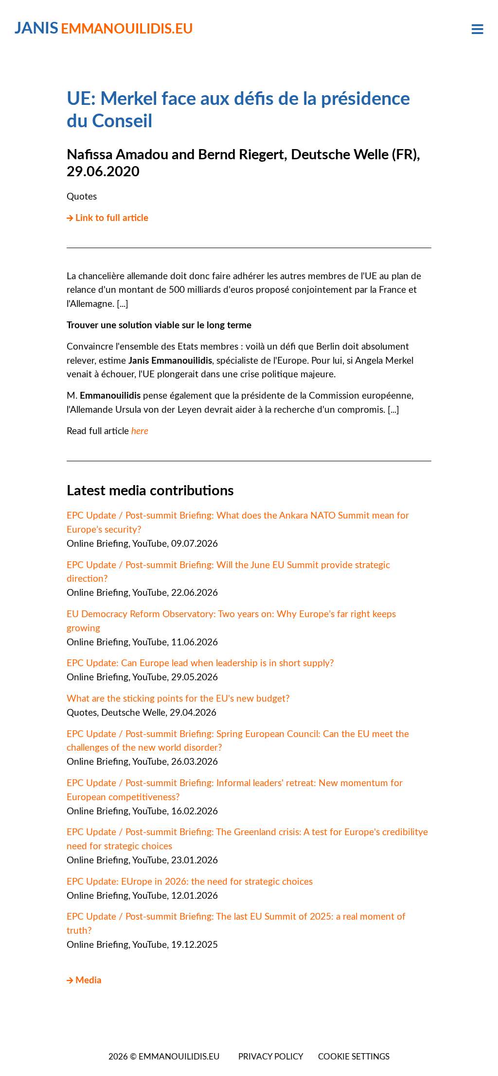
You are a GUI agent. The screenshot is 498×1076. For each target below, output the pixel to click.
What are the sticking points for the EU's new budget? (178, 699)
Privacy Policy (270, 1057)
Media (88, 980)
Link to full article (111, 218)
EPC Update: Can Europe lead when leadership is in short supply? (200, 663)
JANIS (104, 28)
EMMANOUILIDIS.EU (179, 1057)
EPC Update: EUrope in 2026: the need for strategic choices (190, 882)
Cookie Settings (354, 1057)
